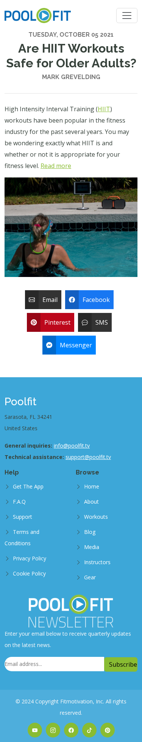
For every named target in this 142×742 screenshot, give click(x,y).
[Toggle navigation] (126, 15)
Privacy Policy (29, 558)
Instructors (97, 562)
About (91, 501)
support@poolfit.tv (88, 456)
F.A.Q (19, 501)
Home (91, 486)
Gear (90, 577)
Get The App (28, 486)
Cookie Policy (29, 573)
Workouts (96, 516)
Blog (89, 531)
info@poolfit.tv (72, 445)
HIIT (104, 109)
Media (91, 547)
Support (22, 516)
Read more (56, 166)
